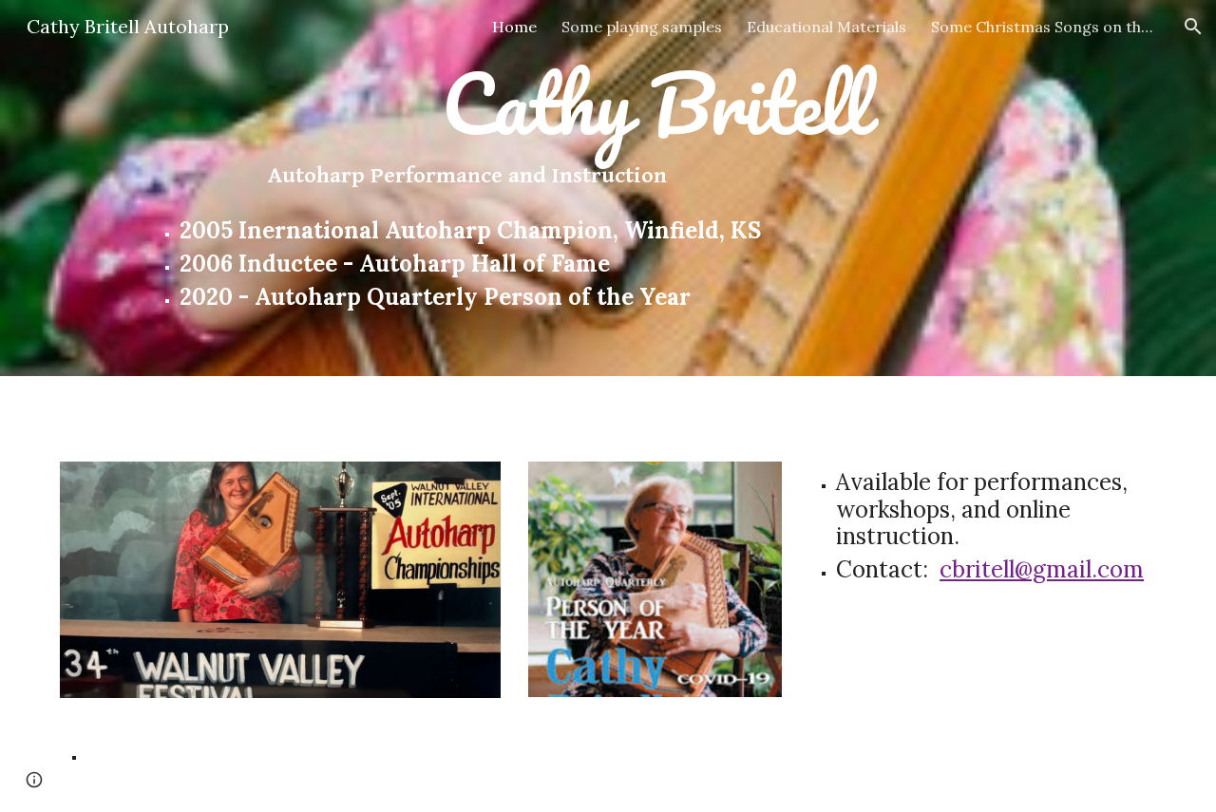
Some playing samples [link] (641, 26)
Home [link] (514, 26)
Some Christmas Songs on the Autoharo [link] (1045, 26)
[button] (1193, 26)
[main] (654, 188)
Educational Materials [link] (826, 26)
